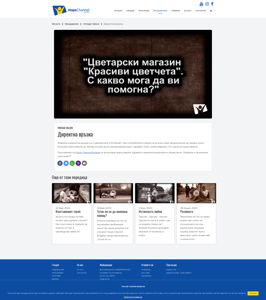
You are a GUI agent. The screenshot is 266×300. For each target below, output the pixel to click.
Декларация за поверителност (115, 270)
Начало (118, 11)
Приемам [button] (253, 293)
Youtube (145, 273)
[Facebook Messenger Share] (66, 163)
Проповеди (57, 273)
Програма (144, 11)
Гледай (130, 11)
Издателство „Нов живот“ (179, 273)
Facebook (145, 270)
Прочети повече (133, 297)
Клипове (56, 276)
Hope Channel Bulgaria (87, 152)
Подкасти (105, 279)
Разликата (186, 211)
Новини (175, 11)
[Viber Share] (78, 163)
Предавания (160, 11)
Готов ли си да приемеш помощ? (112, 213)
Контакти (200, 11)
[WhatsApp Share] (72, 163)
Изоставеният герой (68, 211)
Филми (55, 279)
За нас (187, 11)
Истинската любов (150, 211)
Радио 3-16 (171, 270)
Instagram (146, 276)
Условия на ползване (111, 273)
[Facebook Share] (60, 163)
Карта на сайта (107, 276)
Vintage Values (91, 24)
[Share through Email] (84, 163)
